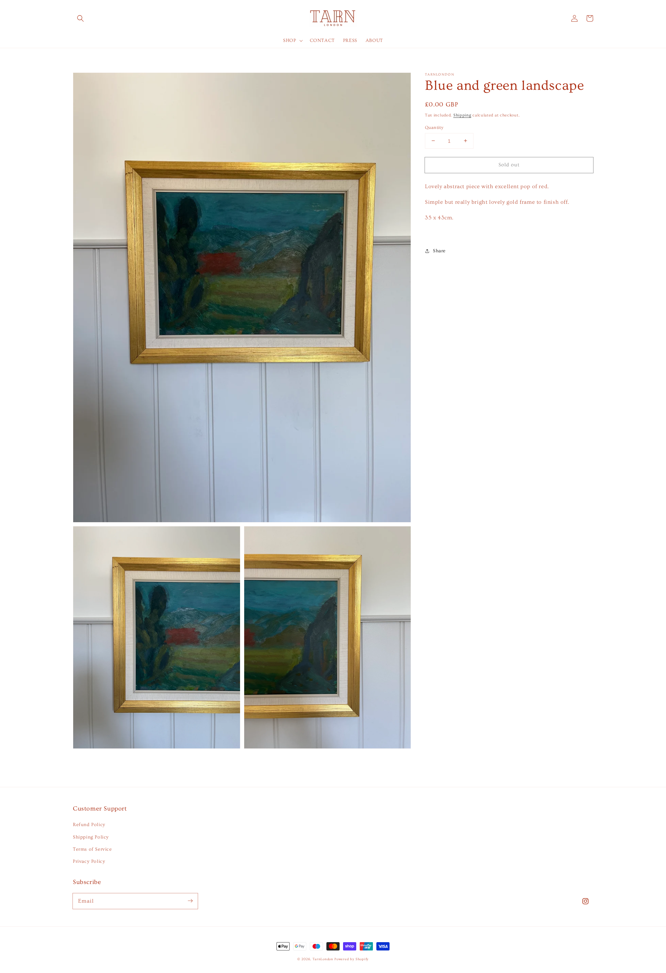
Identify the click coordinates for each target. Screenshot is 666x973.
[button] (80, 18)
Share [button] (439, 251)
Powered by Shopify (351, 959)
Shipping (462, 115)
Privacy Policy (89, 861)
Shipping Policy (91, 837)
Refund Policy (89, 824)
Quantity (434, 127)
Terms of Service (92, 849)
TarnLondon (323, 959)
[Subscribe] (190, 901)
